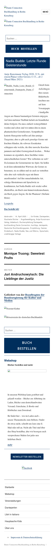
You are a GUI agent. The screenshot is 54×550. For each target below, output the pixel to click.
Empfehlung (35, 228)
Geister (44, 228)
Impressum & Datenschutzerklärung (26, 537)
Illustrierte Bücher (11, 219)
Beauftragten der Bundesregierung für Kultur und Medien (24, 297)
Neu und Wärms (32, 231)
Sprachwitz (44, 231)
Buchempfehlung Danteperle (31, 222)
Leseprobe (8, 203)
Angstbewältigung (28, 219)
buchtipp (34, 225)
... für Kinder (33, 216)
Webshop (9, 494)
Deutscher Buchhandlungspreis (16, 228)
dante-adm (8, 216)
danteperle (43, 225)
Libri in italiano (12, 514)
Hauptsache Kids (13, 521)
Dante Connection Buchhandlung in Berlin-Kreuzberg (24, 544)
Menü (45, 11)
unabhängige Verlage (12, 234)
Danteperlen (44, 216)
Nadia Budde (19, 231)
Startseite (9, 487)
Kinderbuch (8, 231)
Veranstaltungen (13, 500)
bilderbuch (14, 222)
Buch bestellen (24, 49)
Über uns (9, 528)
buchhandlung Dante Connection (17, 225)
